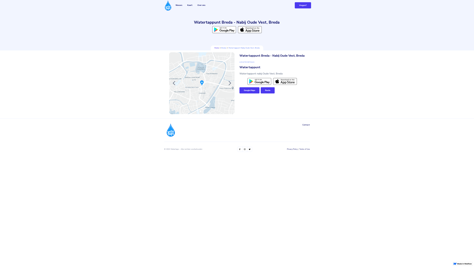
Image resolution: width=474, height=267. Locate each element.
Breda (223, 48)
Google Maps (249, 90)
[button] (174, 83)
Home (216, 48)
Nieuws (179, 5)
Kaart (189, 5)
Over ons (201, 5)
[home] (168, 5)
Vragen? (303, 5)
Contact (306, 124)
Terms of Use (304, 149)
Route (267, 90)
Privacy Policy (292, 149)
